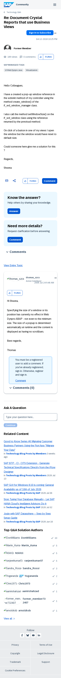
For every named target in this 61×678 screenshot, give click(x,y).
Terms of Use (45, 645)
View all (8, 618)
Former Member (22, 48)
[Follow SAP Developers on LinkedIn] (39, 635)
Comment (50, 181)
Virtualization (31, 70)
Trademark (15, 662)
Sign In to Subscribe (40, 32)
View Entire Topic (13, 265)
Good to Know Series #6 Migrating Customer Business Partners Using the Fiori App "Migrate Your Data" (29, 445)
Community (22, 4)
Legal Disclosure (45, 653)
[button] (40, 57)
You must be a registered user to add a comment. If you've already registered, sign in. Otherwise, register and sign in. (29, 367)
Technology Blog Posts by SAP (23, 493)
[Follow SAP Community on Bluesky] (27, 635)
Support (46, 662)
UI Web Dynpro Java (13, 70)
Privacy (15, 645)
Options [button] (55, 33)
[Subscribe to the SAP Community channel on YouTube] (33, 635)
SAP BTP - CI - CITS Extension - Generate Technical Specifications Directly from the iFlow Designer (29, 467)
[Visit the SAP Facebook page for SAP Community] (22, 635)
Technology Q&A (14, 12)
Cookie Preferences (15, 670)
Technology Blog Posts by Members (26, 453)
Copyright (15, 653)
